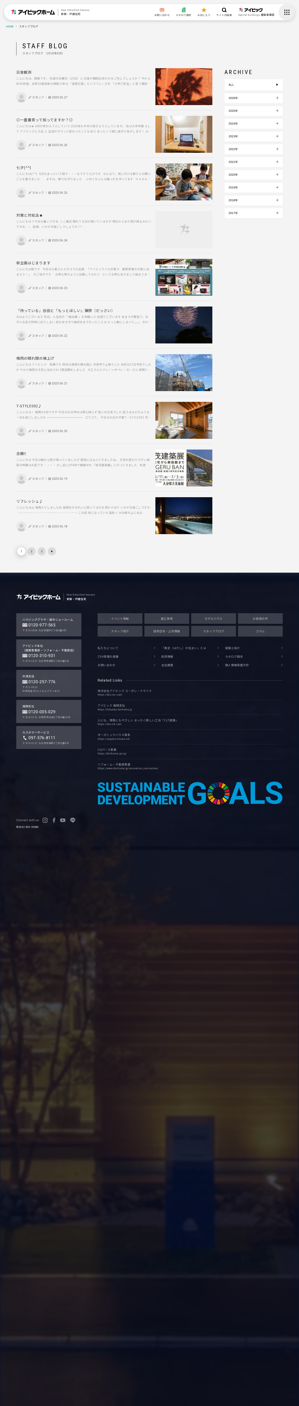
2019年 (233, 187)
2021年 (233, 162)
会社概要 (167, 665)
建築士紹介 (232, 648)
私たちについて (108, 648)
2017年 (233, 213)
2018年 (233, 200)
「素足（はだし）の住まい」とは (183, 648)
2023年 (233, 136)
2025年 (233, 110)
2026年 (233, 98)
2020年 (233, 174)
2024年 (233, 123)
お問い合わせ (107, 665)
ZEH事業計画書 (108, 656)
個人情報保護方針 (237, 665)
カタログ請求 (234, 656)
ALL (231, 85)
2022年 (233, 149)
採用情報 (167, 656)
